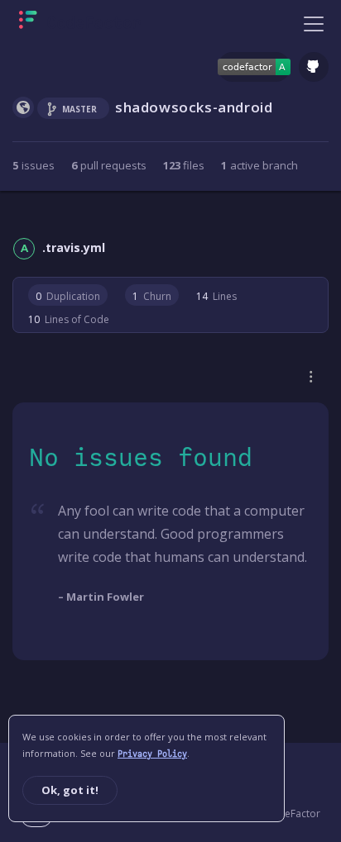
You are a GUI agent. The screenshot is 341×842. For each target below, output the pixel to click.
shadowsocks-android (193, 107)
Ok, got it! (69, 790)
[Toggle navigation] (313, 23)
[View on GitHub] (314, 67)
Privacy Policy (152, 754)
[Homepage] (80, 23)
